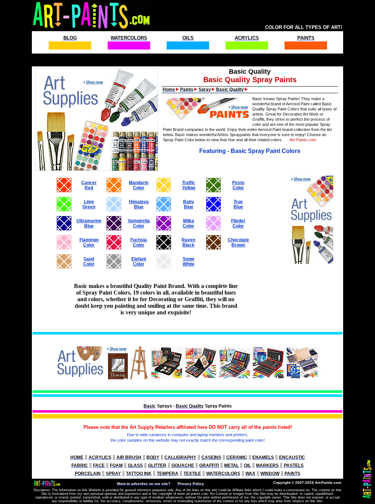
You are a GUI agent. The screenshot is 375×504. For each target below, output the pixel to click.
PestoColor (238, 185)
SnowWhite (188, 261)
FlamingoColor (89, 242)
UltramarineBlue (89, 223)
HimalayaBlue (139, 204)
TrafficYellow (188, 185)
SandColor (88, 261)
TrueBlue (238, 204)
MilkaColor (188, 223)
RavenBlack (188, 242)
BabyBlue (188, 204)
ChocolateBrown (238, 242)
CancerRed (89, 185)
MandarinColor (138, 185)
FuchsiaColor (138, 242)
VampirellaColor (139, 223)
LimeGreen (88, 204)
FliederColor (238, 223)
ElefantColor (138, 261)
